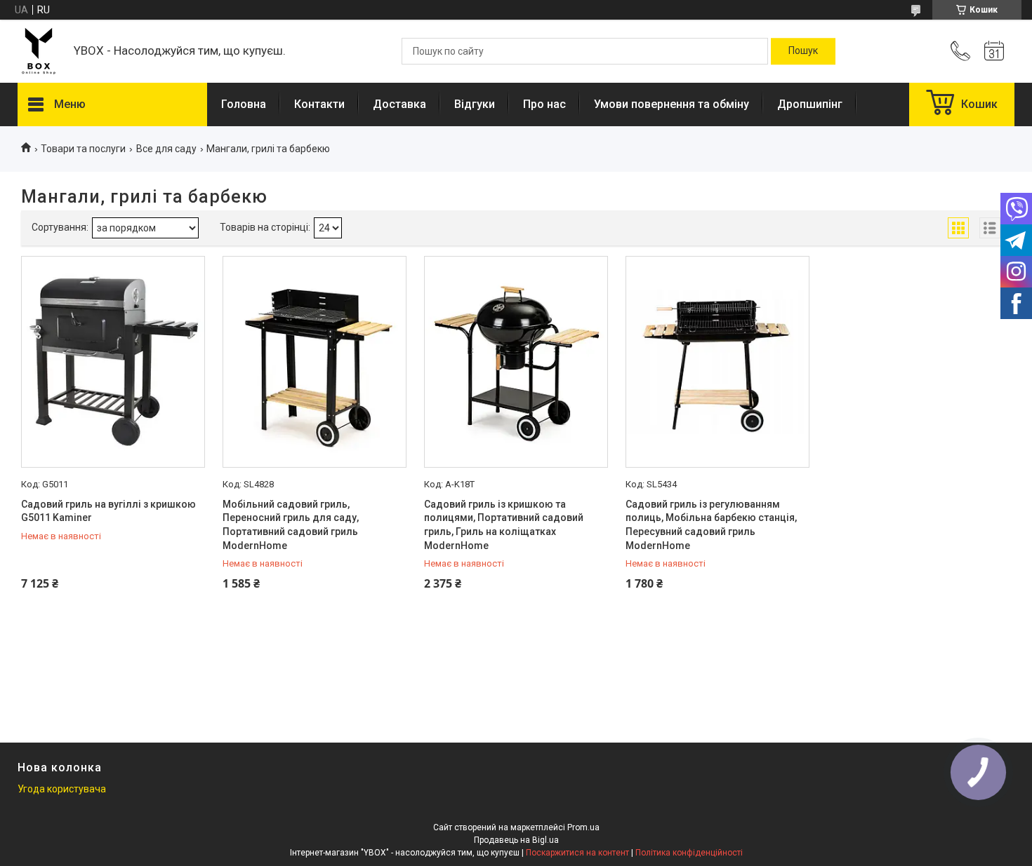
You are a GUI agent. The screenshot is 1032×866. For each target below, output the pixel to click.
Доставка (399, 104)
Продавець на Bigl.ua (516, 840)
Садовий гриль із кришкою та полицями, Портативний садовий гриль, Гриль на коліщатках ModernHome (503, 525)
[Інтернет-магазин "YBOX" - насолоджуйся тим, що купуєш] (38, 51)
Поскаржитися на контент (577, 853)
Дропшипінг (809, 104)
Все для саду (166, 148)
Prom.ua (583, 827)
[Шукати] (803, 51)
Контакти (319, 104)
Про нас (544, 104)
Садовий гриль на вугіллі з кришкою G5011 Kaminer (108, 511)
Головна (243, 104)
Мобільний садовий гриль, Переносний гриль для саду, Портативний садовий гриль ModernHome (291, 525)
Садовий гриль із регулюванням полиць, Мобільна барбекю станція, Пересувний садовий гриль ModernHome (711, 525)
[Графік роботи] (994, 51)
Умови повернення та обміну (671, 104)
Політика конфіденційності (689, 853)
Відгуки (474, 104)
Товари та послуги (83, 148)
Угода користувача (62, 788)
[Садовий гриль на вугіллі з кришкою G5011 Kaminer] (113, 362)
